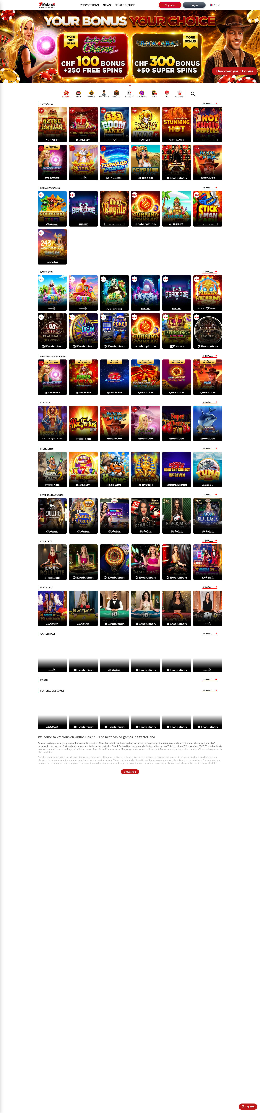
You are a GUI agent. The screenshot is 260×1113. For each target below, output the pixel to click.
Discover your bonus (234, 71)
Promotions (89, 5)
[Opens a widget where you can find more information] (248, 1107)
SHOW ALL (207, 103)
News (107, 5)
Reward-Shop (125, 5)
